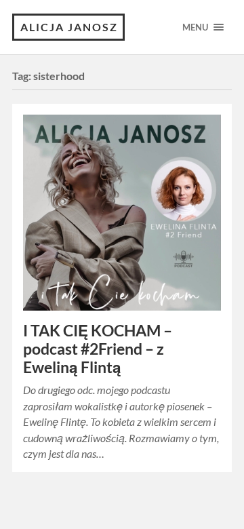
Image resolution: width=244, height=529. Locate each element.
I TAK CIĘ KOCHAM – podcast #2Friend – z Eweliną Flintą (97, 348)
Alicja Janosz (69, 26)
